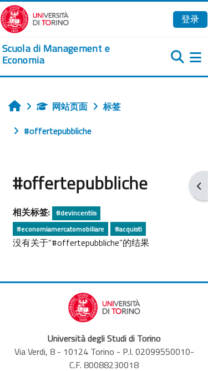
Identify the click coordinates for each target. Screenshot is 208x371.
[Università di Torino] (34, 17)
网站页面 (70, 106)
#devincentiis (76, 212)
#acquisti (128, 229)
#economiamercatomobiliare (60, 229)
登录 (190, 19)
